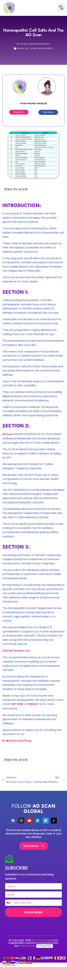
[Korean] (64, 958)
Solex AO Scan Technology (35, 49)
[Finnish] (30, 958)
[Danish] (13, 958)
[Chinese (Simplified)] (9, 958)
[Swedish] (26, 962)
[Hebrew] (47, 958)
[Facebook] (13, 821)
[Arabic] (4, 958)
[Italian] (55, 958)
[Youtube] (29, 821)
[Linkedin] (37, 821)
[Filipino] (26, 958)
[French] (34, 958)
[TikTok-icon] (54, 821)
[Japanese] (59, 958)
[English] (21, 958)
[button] (61, 7)
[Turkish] (30, 962)
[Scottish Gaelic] (17, 962)
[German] (38, 958)
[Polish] (4, 962)
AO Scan (7, 434)
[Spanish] (21, 962)
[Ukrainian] (34, 962)
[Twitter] (46, 821)
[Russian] (13, 962)
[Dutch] (17, 958)
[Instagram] (21, 821)
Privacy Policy (46, 946)
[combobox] (9, 903)
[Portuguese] (9, 962)
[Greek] (42, 958)
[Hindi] (51, 958)
